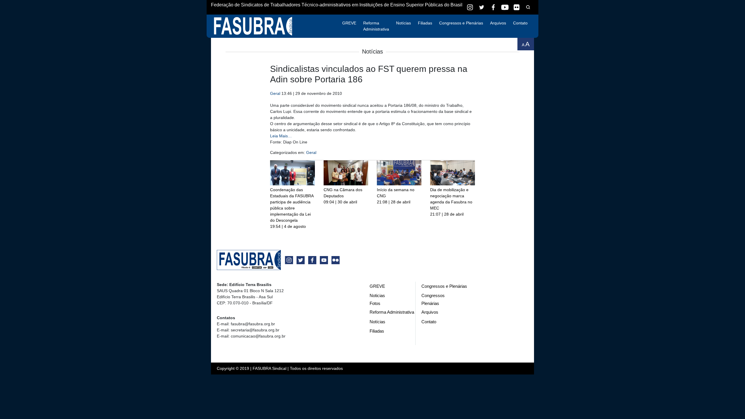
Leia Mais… (281, 136)
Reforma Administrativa (376, 26)
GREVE (349, 23)
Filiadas (425, 23)
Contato (520, 23)
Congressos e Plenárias (461, 23)
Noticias (377, 295)
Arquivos (498, 23)
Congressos (433, 295)
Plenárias (430, 303)
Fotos (375, 303)
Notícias (403, 23)
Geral (275, 93)
